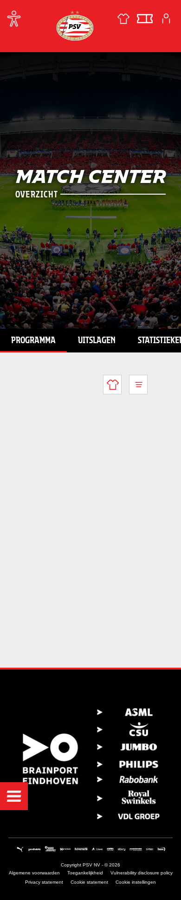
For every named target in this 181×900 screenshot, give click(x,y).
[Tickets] (145, 18)
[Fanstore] (123, 18)
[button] (14, 796)
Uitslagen (97, 339)
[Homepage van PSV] (74, 25)
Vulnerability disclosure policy (141, 872)
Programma (33, 339)
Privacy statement (44, 882)
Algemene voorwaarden (34, 872)
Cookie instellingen (136, 882)
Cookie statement (89, 882)
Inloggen (166, 18)
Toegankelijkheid (85, 872)
